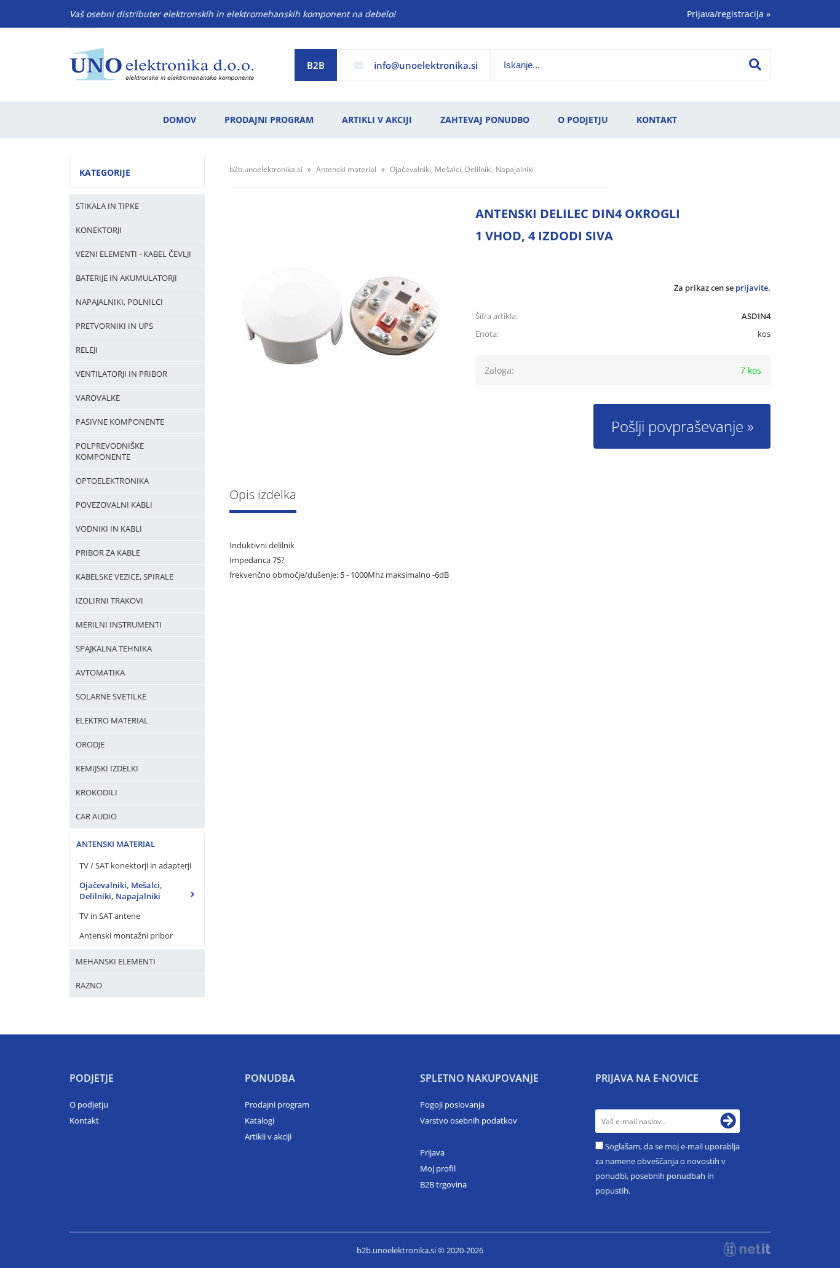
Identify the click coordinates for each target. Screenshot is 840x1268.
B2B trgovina (443, 1184)
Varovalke (98, 397)
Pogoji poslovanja (452, 1104)
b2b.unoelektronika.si (266, 169)
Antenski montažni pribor (126, 935)
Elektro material (112, 720)
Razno (89, 985)
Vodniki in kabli (109, 528)
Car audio (96, 816)
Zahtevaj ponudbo (484, 119)
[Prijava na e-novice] (728, 1121)
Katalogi (259, 1120)
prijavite (751, 287)
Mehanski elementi (116, 961)
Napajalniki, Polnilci (119, 301)
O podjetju (583, 119)
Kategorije (104, 172)
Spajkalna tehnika (114, 648)
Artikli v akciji (377, 119)
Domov (179, 119)
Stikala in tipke (107, 205)
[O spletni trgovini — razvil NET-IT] (747, 1249)
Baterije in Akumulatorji (126, 277)
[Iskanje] (755, 64)
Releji (87, 349)
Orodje (90, 744)
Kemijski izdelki (107, 768)
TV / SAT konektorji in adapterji (135, 865)
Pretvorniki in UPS (114, 325)
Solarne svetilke (111, 696)
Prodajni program (269, 119)
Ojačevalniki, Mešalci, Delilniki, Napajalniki (120, 891)
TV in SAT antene (109, 915)
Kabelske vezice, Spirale (124, 576)
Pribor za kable (108, 552)
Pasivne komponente (120, 421)
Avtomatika (100, 672)
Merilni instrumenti (119, 624)
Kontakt (656, 119)
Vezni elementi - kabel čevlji (133, 253)
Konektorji (99, 229)
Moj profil (438, 1168)
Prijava (432, 1152)
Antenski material (115, 843)
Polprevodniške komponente (110, 451)
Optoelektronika (112, 480)
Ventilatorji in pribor (121, 373)
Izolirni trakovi (109, 600)
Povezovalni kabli (114, 504)
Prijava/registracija (729, 14)
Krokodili (96, 792)
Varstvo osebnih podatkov (468, 1120)
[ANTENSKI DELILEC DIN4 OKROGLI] (340, 322)
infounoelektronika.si (426, 65)
